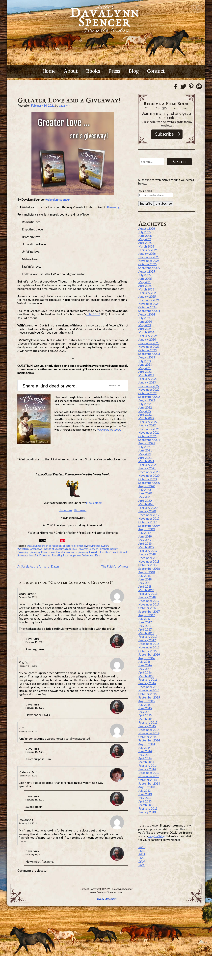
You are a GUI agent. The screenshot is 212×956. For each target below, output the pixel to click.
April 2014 (145, 758)
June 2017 (145, 622)
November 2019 (148, 518)
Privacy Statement (106, 898)
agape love (70, 548)
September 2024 (149, 311)
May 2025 (144, 282)
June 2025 (145, 278)
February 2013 (147, 808)
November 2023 (148, 346)
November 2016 (148, 647)
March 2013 (146, 805)
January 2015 (147, 726)
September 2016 (149, 654)
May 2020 (144, 497)
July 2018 (144, 575)
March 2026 (146, 246)
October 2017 (147, 608)
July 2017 (144, 618)
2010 (141, 858)
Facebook (65, 510)
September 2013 (149, 783)
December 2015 (148, 687)
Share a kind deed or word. (50, 385)
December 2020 (148, 472)
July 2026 (144, 232)
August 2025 (146, 271)
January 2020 (147, 511)
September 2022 (149, 396)
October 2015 (147, 694)
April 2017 (145, 629)
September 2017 (149, 611)
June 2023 (145, 364)
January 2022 (147, 425)
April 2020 (145, 500)
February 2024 (147, 336)
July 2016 (144, 661)
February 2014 (147, 765)
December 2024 (148, 300)
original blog (156, 836)
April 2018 (145, 586)
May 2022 (144, 411)
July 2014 (144, 747)
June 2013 (145, 794)
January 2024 (147, 339)
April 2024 (145, 328)
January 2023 (147, 382)
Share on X (115, 385)
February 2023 (147, 379)
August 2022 (146, 400)
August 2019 (146, 529)
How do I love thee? (100, 551)
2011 (141, 854)
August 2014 (146, 744)
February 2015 (147, 722)
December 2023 (148, 343)
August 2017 (146, 615)
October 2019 (147, 522)
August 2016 (146, 658)
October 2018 (147, 565)
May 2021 (144, 454)
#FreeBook (55, 545)
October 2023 (147, 350)
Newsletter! (94, 503)
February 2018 (147, 593)
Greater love (48, 551)
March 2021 (146, 461)
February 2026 (147, 250)
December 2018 (148, 558)
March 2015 (146, 719)
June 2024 (145, 321)
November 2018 (148, 561)
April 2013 (145, 801)
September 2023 (149, 353)
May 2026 (144, 239)
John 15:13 (93, 314)
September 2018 (149, 568)
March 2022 (146, 418)
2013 (141, 847)
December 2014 (148, 730)
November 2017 (148, 604)
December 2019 (148, 515)
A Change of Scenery (51, 548)
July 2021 (144, 447)
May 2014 (144, 755)
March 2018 (146, 590)
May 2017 (144, 626)
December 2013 (148, 772)
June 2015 (145, 708)
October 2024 (147, 307)
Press (114, 71)
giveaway (34, 551)
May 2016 (144, 669)
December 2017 (148, 601)
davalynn (64, 105)
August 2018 (146, 572)
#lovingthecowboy (97, 545)
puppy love (75, 555)
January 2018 (147, 597)
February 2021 (147, 465)
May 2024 (144, 325)
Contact (156, 71)
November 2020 (148, 475)
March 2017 (146, 633)
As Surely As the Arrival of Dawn (38, 566)
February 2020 (147, 508)
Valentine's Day (91, 555)
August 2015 (146, 701)
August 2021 (146, 443)
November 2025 (148, 260)
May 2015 (144, 712)
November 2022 (148, 389)
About (71, 71)
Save (63, 540)
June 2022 (145, 407)
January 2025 (147, 296)
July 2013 (144, 790)
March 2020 (146, 504)
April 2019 (145, 543)
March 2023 (146, 375)
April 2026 (145, 243)
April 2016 (145, 672)
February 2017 (147, 636)
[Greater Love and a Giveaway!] (72, 153)
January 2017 (147, 640)
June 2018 (145, 579)
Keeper (46, 555)
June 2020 (145, 493)
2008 (141, 865)
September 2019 (149, 525)
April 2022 (145, 414)
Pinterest (80, 510)
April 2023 (145, 371)
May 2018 (144, 583)
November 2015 (148, 690)
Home (49, 71)
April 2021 (145, 457)
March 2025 (146, 289)
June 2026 (145, 235)
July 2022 (144, 404)
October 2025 (147, 264)
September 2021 (149, 440)
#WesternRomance (28, 548)
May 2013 (144, 797)
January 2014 (147, 769)
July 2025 (144, 275)
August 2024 (146, 314)
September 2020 (149, 482)
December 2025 (148, 257)
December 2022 (148, 386)
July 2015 (144, 704)
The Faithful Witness (114, 566)
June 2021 (145, 450)
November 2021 (148, 432)
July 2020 (144, 490)
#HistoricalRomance (74, 545)
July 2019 (144, 533)
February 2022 (147, 422)
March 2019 (146, 547)
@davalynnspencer (57, 199)
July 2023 (144, 361)
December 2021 (148, 429)
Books (93, 71)
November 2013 (148, 776)
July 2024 (144, 318)
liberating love (60, 555)
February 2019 (147, 550)
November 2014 (148, 733)
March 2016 (146, 676)
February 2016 (147, 679)
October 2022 (147, 393)
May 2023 (144, 368)
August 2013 (146, 787)
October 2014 (147, 737)
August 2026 (146, 228)
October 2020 (147, 479)
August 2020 (146, 486)
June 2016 (145, 665)
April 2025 (145, 285)
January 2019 (147, 554)
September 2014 (149, 740)
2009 (141, 861)
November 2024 (148, 303)
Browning (113, 207)
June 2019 (145, 536)
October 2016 (147, 651)
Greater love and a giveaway (72, 551)
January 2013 (147, 812)
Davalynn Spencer (88, 548)
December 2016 (148, 643)
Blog (134, 71)
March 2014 (146, 762)
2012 (141, 851)
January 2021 (147, 468)
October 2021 (147, 436)
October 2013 (147, 780)
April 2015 (145, 715)
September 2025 (149, 268)
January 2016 (147, 683)
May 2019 (144, 540)
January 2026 (147, 253)
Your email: (145, 191)
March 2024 (146, 332)
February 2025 (147, 293)
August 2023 (146, 357)
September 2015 (149, 697)
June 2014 (145, 751)
